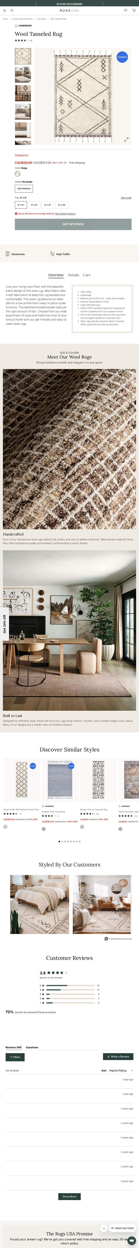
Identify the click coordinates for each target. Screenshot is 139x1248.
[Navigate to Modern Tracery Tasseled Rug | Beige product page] (98, 780)
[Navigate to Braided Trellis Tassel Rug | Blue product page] (60, 780)
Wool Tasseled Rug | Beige (31, 1096)
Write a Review (121, 1057)
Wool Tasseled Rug (58, 19)
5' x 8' (34, 205)
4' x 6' (21, 205)
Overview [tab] (56, 275)
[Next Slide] (130, 1030)
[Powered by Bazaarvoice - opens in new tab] (118, 939)
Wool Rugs (41, 19)
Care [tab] (86, 275)
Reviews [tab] (14, 1048)
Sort (104, 1070)
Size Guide (126, 197)
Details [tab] (73, 275)
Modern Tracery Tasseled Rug (94, 809)
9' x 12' (62, 205)
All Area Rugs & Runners (22, 19)
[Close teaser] (10, 606)
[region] (69, 1030)
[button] (23, 40)
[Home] (69, 10)
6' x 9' (48, 205)
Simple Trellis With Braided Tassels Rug (21, 809)
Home (5, 19)
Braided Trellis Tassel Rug (53, 811)
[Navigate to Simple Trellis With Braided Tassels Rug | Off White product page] (21, 780)
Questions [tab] (32, 1048)
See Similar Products (65, 213)
